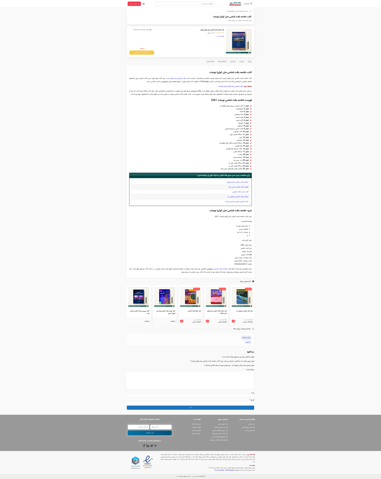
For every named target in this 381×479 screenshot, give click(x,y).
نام (252, 393)
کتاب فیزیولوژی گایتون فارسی (220, 437)
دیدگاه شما (250, 369)
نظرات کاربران (210, 61)
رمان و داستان (246, 337)
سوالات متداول (196, 433)
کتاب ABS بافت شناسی (194, 311)
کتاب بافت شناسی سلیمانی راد (244, 311)
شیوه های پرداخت (250, 430)
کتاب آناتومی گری (223, 424)
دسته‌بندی (233, 61)
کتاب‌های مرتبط (222, 61)
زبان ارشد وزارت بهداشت (221, 427)
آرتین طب (218, 36)
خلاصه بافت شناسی (220, 269)
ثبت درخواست (150, 433)
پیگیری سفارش (196, 430)
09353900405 (229, 470)
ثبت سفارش (251, 424)
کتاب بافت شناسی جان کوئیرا (180, 78)
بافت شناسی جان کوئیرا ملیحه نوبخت (230, 86)
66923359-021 (219, 470)
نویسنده (242, 61)
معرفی (249, 61)
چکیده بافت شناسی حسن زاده (238, 187)
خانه (250, 11)
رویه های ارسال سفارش (248, 427)
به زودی (248, 342)
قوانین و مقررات (196, 427)
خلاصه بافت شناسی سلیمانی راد (237, 196)
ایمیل (252, 400)
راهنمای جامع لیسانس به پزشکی (219, 440)
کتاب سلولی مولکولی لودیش (220, 430)
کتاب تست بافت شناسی (240, 192)
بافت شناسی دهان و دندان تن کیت (236, 201)
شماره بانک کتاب (196, 424)
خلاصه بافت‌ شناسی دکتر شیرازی (237, 182)
